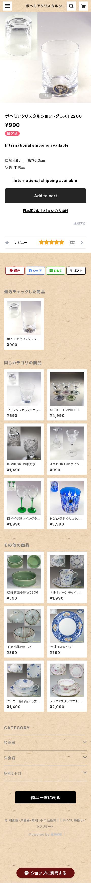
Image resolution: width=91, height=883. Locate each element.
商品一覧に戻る (45, 797)
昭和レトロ (12, 773)
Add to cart (45, 195)
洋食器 (9, 758)
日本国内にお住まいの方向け (45, 211)
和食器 (9, 742)
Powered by (40, 834)
